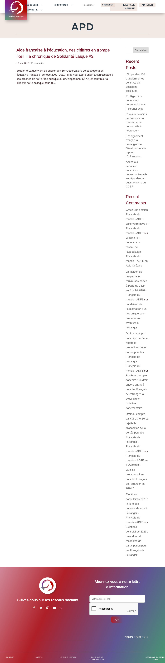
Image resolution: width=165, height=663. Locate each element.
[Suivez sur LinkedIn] (41, 608)
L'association (37, 63)
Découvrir (31, 5)
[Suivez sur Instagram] (47, 608)
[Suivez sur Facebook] (34, 608)
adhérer (147, 5)
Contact (10, 657)
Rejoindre (31, 10)
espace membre (130, 7)
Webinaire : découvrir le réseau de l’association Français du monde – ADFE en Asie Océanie (137, 251)
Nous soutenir (137, 637)
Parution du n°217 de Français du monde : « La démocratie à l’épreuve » (136, 122)
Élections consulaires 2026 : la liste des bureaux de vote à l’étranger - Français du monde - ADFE (137, 508)
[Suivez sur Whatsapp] (61, 608)
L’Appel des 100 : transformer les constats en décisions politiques (136, 82)
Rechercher (141, 50)
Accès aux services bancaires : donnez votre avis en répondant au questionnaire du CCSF (136, 174)
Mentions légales (68, 657)
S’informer (61, 5)
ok (117, 619)
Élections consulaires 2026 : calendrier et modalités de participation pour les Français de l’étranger (137, 540)
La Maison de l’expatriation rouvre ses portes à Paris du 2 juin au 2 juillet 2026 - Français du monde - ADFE (136, 285)
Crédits (39, 657)
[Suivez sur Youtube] (54, 608)
